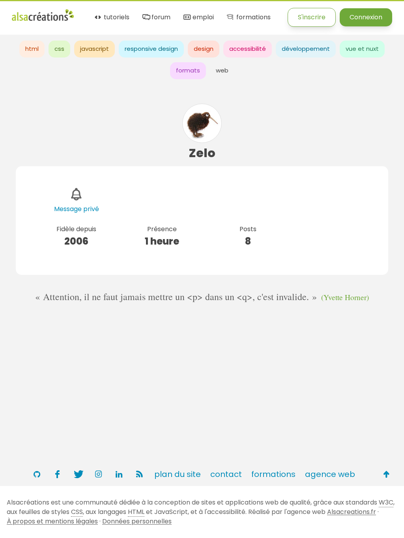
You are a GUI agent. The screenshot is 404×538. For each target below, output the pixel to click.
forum (160, 17)
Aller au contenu (89, 12)
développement (306, 49)
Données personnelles (137, 521)
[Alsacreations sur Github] (36, 474)
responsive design (151, 49)
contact (226, 474)
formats (188, 70)
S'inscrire (311, 17)
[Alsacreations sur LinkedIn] (118, 474)
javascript (94, 49)
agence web (330, 474)
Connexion (366, 17)
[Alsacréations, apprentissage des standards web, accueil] (43, 19)
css (59, 49)
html (32, 49)
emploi (202, 17)
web (222, 70)
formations (252, 17)
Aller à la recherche (155, 12)
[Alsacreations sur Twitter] (77, 474)
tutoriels (115, 17)
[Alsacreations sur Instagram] (98, 474)
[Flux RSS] (139, 474)
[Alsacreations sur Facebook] (57, 474)
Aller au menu (33, 12)
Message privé (76, 208)
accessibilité (247, 49)
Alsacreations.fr (351, 511)
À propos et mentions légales (52, 521)
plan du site (177, 474)
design (203, 49)
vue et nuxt (362, 49)
